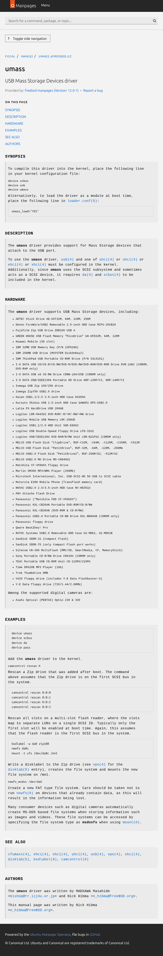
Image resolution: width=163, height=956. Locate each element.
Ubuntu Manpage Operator (50, 934)
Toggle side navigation (29, 38)
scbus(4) (112, 275)
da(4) (87, 275)
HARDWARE (14, 123)
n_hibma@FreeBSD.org (113, 896)
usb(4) (67, 260)
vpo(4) (99, 765)
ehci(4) (15, 265)
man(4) (27, 56)
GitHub (95, 934)
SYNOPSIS (12, 110)
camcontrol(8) (75, 859)
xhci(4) (38, 265)
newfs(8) (25, 793)
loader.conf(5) (82, 201)
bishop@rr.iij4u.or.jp (32, 896)
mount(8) (131, 822)
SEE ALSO (12, 137)
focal (10, 56)
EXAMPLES (13, 130)
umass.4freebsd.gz (55, 56)
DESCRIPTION (15, 117)
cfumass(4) (18, 854)
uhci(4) (106, 260)
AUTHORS (12, 144)
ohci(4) (130, 260)
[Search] (154, 21)
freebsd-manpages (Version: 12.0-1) (52, 90)
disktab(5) (18, 770)
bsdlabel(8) (45, 859)
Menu (45, 5)
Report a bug (93, 90)
